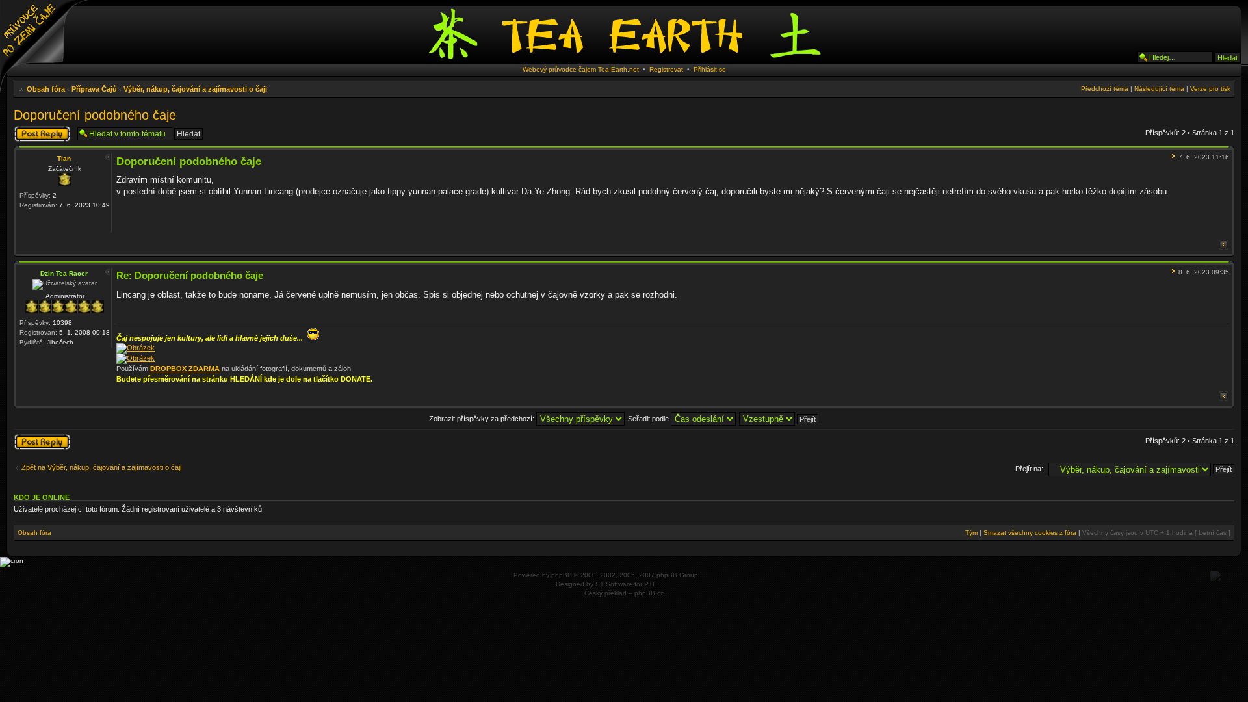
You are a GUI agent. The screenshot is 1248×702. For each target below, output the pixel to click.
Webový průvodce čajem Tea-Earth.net (581, 69)
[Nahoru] (1223, 244)
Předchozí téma (1104, 88)
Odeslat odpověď (41, 129)
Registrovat (666, 69)
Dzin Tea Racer (64, 273)
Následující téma (1159, 88)
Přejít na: (1029, 469)
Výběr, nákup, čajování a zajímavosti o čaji (195, 89)
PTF (650, 584)
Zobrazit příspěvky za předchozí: (482, 418)
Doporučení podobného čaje (95, 115)
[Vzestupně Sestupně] (779, 418)
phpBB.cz (649, 593)
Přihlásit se (710, 69)
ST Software (613, 584)
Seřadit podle (649, 418)
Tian (64, 158)
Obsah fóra (46, 89)
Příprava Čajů (94, 89)
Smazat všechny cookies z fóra (1029, 532)
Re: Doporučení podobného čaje (189, 275)
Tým (971, 532)
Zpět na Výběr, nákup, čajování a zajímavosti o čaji (101, 467)
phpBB (561, 574)
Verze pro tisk (1210, 88)
